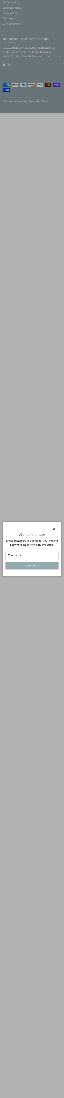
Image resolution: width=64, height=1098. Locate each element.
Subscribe (32, 565)
